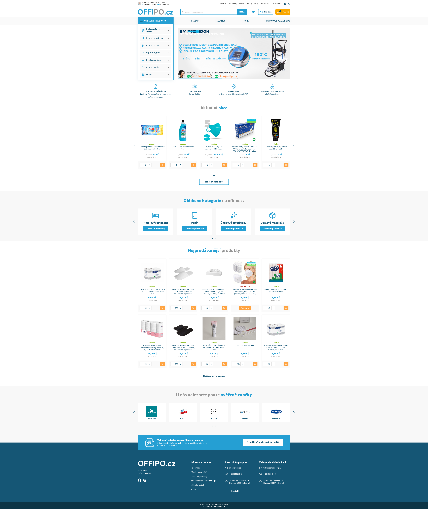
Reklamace (277, 4)
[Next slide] (287, 53)
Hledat (242, 12)
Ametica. (222, 506)
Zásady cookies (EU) (199, 472)
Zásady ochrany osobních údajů (258, 4)
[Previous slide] (134, 145)
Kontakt (223, 4)
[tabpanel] (152, 412)
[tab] (211, 175)
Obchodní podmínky (236, 4)
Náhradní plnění (197, 485)
